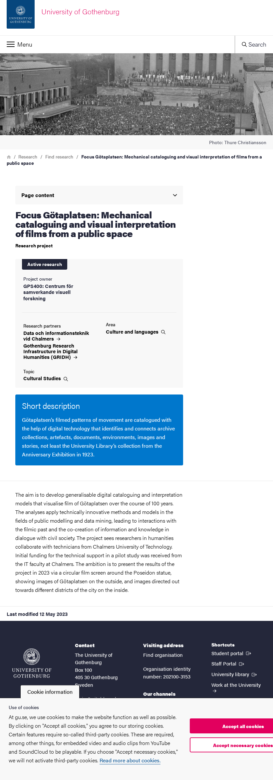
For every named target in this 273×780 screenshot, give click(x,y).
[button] (117, 44)
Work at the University (236, 684)
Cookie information (50, 691)
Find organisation (163, 654)
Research (27, 156)
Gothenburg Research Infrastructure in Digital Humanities (50, 351)
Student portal (231, 652)
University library (234, 673)
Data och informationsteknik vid (56, 335)
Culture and (133, 332)
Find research (59, 156)
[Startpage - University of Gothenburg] (32, 663)
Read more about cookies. (130, 760)
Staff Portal (228, 663)
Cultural (42, 378)
